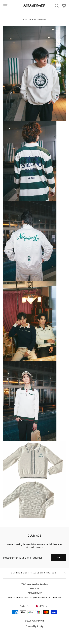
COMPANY (34, 588)
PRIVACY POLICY (35, 593)
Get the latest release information (33, 573)
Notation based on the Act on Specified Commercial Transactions (34, 597)
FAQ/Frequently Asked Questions (34, 584)
